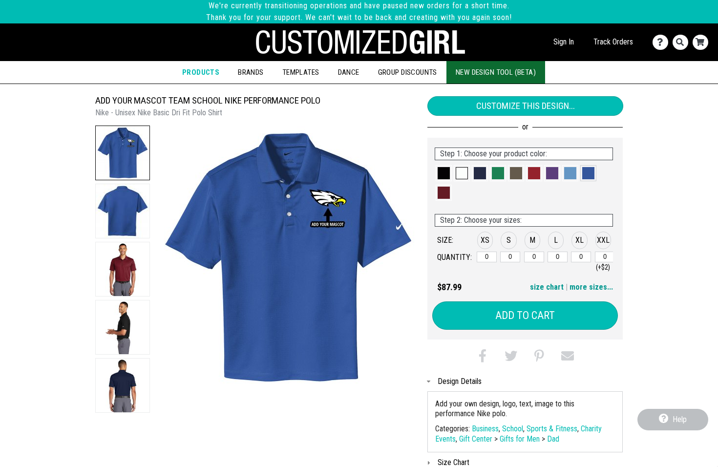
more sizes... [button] (591, 287)
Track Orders (613, 41)
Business (485, 428)
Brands (251, 72)
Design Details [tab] (460, 381)
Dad (553, 439)
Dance (348, 72)
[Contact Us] (663, 42)
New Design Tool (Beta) (496, 72)
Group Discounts (407, 72)
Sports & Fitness (552, 428)
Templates (300, 72)
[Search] (683, 42)
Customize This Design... (525, 105)
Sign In (563, 41)
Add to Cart (525, 315)
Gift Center (475, 439)
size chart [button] (547, 287)
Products (200, 72)
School (512, 428)
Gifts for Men (520, 439)
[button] (122, 153)
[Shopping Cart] (703, 42)
